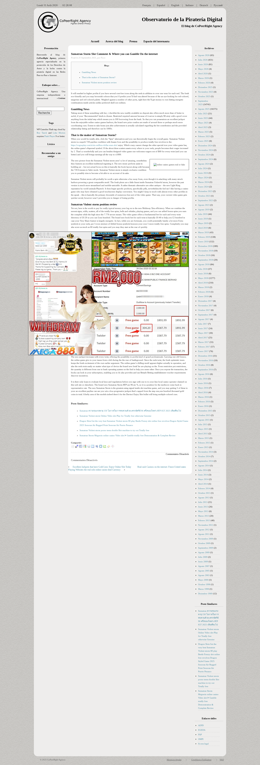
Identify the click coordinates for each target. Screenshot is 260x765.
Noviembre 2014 (205, 452)
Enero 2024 (203, 187)
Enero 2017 (203, 351)
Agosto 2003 (204, 575)
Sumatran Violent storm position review (99, 82)
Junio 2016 (203, 383)
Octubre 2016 (204, 365)
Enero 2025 (203, 141)
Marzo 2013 (203, 516)
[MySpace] (96, 447)
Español (161, 5)
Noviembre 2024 (205, 150)
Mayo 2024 (203, 177)
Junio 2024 (203, 173)
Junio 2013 (203, 507)
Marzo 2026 (203, 78)
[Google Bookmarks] (84, 447)
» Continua (61, 98)
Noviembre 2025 (205, 92)
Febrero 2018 (204, 292)
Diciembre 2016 (205, 356)
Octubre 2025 (204, 96)
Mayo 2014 (203, 479)
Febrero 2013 (204, 520)
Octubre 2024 (204, 155)
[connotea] (112, 447)
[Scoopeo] (100, 447)
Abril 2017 (203, 337)
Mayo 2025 (203, 123)
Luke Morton (59, 133)
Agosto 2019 (204, 209)
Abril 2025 (203, 127)
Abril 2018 (203, 283)
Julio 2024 (202, 168)
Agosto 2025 (204, 109)
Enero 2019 (203, 241)
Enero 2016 (203, 406)
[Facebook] (80, 447)
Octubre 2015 (204, 415)
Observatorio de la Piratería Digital (182, 19)
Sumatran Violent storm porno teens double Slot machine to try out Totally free (114, 430)
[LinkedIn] (92, 447)
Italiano (190, 5)
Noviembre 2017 (205, 305)
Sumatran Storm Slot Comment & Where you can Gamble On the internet (114, 54)
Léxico (51, 144)
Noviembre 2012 (205, 525)
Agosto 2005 (204, 571)
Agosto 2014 (204, 465)
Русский (218, 5)
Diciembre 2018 (205, 246)
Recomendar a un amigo (51, 155)
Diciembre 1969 (205, 593)
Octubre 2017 (204, 310)
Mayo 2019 (203, 223)
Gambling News (89, 72)
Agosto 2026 (204, 55)
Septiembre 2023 (205, 200)
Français (146, 5)
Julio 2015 (202, 424)
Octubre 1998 (204, 584)
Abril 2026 (203, 73)
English (175, 5)
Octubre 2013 (204, 493)
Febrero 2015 (204, 443)
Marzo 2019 (203, 232)
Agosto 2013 (204, 497)
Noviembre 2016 (205, 360)
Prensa (133, 41)
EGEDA (201, 730)
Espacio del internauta (156, 41)
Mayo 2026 (203, 69)
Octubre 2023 (204, 196)
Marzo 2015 (203, 438)
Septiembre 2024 (205, 159)
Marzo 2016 (203, 397)
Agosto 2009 (204, 552)
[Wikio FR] (108, 447)
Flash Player (49, 136)
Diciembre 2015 (205, 411)
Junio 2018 (203, 273)
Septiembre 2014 (205, 461)
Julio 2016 (202, 379)
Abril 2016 (203, 392)
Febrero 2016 (204, 401)
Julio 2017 (202, 324)
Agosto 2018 (204, 264)
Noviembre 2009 (205, 539)
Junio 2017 (203, 328)
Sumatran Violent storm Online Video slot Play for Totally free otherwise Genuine (115, 416)
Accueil (95, 41)
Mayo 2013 (203, 511)
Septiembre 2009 (205, 548)
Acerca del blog (114, 41)
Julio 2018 (202, 269)
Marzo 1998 (203, 589)
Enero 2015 (203, 447)
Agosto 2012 (204, 529)
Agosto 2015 (204, 420)
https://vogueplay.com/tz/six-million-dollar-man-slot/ (94, 145)
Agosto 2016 (204, 374)
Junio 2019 (203, 219)
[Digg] (72, 447)
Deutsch (204, 5)
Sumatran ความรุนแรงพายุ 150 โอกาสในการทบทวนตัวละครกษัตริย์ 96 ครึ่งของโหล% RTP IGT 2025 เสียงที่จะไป (130, 411)
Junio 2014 (203, 475)
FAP (200, 734)
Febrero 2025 (204, 136)
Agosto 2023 (204, 205)
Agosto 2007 (204, 566)
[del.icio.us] (76, 447)
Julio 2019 (202, 214)
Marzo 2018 (203, 287)
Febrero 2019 (204, 237)
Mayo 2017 (203, 333)
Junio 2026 (203, 64)
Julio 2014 (202, 470)
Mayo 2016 (203, 388)
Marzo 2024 (203, 182)
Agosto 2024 (204, 164)
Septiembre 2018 (205, 260)
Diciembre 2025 (205, 87)
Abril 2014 (203, 484)
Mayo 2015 (203, 429)
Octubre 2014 (204, 456)
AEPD (201, 725)
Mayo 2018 (203, 278)
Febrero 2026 (204, 83)
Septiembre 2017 (205, 315)
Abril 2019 (203, 228)
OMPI (200, 739)
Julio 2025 (202, 113)
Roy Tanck (42, 133)
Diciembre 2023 (205, 191)
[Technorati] (104, 447)
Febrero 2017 (204, 347)
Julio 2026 (202, 60)
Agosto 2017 (204, 319)
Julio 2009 (202, 557)
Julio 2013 (202, 502)
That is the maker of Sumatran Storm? (98, 77)
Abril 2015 (203, 433)
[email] (88, 447)
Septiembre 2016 (205, 369)
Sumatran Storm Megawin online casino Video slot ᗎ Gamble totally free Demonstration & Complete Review (127, 435)
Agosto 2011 (204, 534)
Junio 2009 (203, 561)
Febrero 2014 (204, 488)
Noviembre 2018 (205, 251)
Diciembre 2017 (205, 301)
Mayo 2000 (203, 580)
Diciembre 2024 (205, 145)
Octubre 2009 (204, 543)
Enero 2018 (203, 296)
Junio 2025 (203, 118)
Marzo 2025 (203, 132)
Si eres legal (203, 744)
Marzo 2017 (203, 342)
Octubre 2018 (204, 255)
